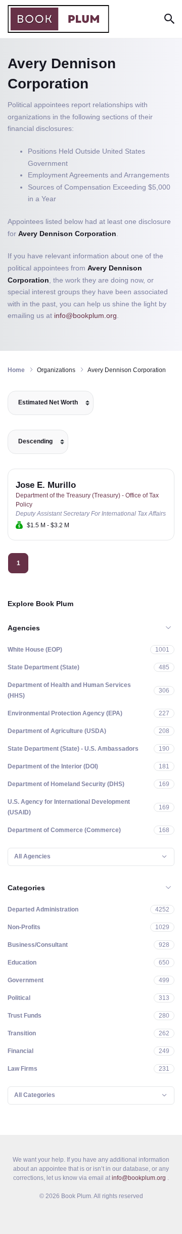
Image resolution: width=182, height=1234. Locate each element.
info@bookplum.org (85, 315)
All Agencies (32, 856)
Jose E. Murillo (46, 485)
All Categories (34, 1095)
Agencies (24, 628)
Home (16, 370)
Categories (26, 888)
